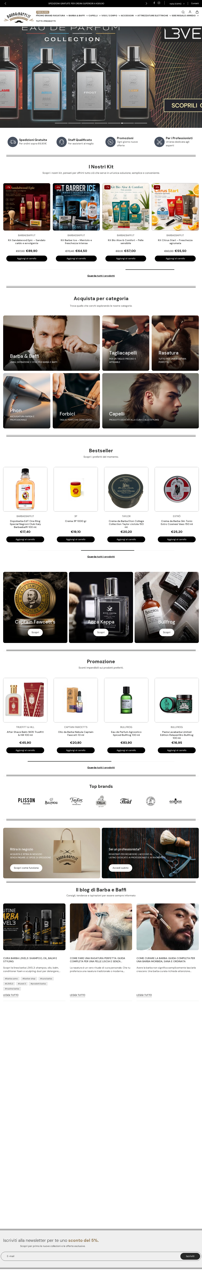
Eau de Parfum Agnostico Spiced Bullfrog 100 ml (126, 733)
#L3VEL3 (9, 983)
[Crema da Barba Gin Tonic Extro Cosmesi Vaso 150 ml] (177, 489)
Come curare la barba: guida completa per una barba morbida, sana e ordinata (166, 960)
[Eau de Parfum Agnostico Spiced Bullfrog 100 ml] (126, 700)
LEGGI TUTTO (10, 995)
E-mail (10, 1256)
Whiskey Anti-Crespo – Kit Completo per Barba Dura (76, 242)
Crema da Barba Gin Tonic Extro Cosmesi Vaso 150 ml (177, 522)
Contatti (195, 3)
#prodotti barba (38, 983)
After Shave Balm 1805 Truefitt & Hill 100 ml (25, 733)
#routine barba (12, 988)
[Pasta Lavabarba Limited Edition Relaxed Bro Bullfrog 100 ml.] (177, 700)
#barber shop (29, 978)
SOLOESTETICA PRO (96, 3)
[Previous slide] (5, 3)
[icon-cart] (196, 12)
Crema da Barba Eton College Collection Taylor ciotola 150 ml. (126, 524)
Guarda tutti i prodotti (101, 275)
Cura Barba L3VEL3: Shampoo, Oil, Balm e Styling (30, 960)
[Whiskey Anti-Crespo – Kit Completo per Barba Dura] (76, 207)
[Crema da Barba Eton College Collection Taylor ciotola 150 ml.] (126, 489)
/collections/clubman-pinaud (16, 28)
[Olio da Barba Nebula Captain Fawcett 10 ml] (76, 700)
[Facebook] (154, 3)
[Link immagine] (51, 343)
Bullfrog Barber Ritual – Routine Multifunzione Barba (126, 242)
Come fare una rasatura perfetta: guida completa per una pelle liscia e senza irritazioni (97, 960)
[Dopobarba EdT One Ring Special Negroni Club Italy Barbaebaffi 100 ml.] (25, 489)
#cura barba (46, 978)
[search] (183, 12)
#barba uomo (11, 978)
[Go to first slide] (146, 3)
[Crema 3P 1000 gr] (76, 489)
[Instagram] (159, 3)
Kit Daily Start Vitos (175, 240)
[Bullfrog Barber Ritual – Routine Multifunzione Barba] (125, 207)
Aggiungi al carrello (76, 258)
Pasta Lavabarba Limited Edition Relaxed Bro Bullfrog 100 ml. (176, 735)
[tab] (61, 123)
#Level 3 (22, 983)
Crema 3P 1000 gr (76, 521)
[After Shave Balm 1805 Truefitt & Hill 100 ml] (25, 700)
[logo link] (26, 801)
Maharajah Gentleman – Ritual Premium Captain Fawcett (27, 242)
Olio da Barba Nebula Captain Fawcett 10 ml (75, 733)
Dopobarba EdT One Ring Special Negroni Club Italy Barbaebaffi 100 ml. (25, 524)
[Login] (190, 12)
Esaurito (27, 258)
